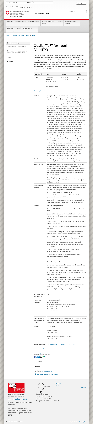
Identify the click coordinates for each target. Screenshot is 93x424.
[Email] (45, 356)
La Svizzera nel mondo (43, 3)
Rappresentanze (20, 21)
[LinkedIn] (39, 356)
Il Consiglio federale (15, 3)
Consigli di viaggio (33, 21)
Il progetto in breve (41, 91)
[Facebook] (35, 356)
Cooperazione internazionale (27, 28)
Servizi (60, 21)
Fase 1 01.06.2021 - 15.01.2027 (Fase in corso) (61, 344)
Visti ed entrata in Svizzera (70, 22)
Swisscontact (46, 371)
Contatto (38, 361)
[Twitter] (37, 356)
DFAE (29, 3)
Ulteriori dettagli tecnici (42, 349)
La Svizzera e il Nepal (14, 28)
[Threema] (41, 356)
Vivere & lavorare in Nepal (48, 22)
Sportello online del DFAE (17, 399)
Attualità (10, 21)
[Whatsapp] (43, 356)
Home (7, 35)
